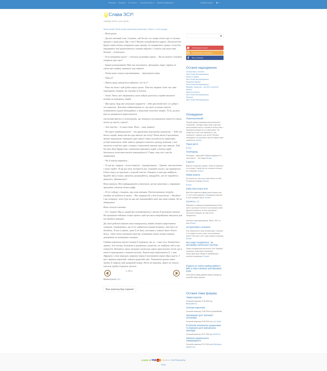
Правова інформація (165, 2)
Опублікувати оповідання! (202, 53)
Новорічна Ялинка (193, 82)
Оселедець (192, 151)
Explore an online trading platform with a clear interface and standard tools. (203, 268)
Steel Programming (178, 360)
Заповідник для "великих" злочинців (200, 316)
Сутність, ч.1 (192, 201)
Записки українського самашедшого (197, 339)
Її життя (190, 161)
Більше (198, 140)
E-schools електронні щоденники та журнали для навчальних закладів (203, 327)
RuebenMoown (191, 303)
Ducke (189, 89)
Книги (151, 29)
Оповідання (194, 114)
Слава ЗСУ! (121, 14)
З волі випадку (161, 29)
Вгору (163, 364)
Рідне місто (192, 143)
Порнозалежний (194, 118)
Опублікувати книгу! (200, 48)
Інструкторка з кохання (195, 71)
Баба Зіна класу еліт (197, 188)
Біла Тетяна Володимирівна (197, 74)
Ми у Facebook (197, 58)
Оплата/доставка (146, 2)
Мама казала (193, 174)
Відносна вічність (193, 92)
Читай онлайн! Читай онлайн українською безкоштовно (125, 29)
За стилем (132, 2)
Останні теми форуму (201, 293)
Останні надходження (201, 67)
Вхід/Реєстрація (207, 2)
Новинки (122, 2)
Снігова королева (195, 307)
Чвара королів (193, 297)
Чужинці (189, 97)
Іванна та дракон (192, 76)
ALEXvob (216, 334)
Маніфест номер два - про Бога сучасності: (202, 87)
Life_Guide (217, 321)
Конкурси (112, 2)
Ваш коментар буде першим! (120, 288)
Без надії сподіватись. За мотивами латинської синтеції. (202, 243)
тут (118, 278)
